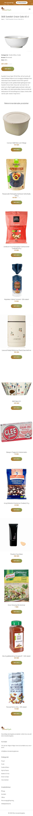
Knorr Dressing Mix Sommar (16, 605)
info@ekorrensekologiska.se (9, 751)
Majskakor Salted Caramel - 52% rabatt (16, 299)
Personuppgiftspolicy (7, 800)
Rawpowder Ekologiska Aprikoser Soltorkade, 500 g (16, 195)
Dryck (3, 761)
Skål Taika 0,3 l (16, 401)
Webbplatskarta (6, 803)
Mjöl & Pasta (5, 770)
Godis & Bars (13, 55)
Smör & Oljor (5, 777)
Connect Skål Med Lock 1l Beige (16, 143)
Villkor (3, 797)
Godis (19, 55)
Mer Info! (8, 69)
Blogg (3, 791)
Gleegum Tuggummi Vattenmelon (16, 452)
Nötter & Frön (5, 773)
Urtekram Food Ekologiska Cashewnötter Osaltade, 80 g (16, 247)
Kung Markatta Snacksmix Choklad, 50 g (16, 503)
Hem (2, 19)
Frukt (2, 764)
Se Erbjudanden (21, 2)
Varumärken (5, 780)
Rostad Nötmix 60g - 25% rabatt (16, 707)
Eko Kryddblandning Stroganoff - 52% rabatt (16, 656)
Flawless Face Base (16, 554)
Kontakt (3, 794)
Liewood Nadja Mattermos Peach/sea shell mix (16, 350)
